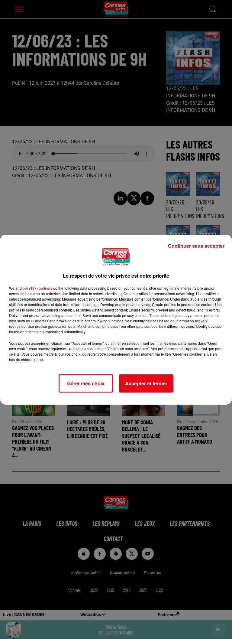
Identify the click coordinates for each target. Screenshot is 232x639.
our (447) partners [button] (37, 288)
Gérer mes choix (86, 383)
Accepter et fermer (146, 383)
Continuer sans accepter (196, 245)
